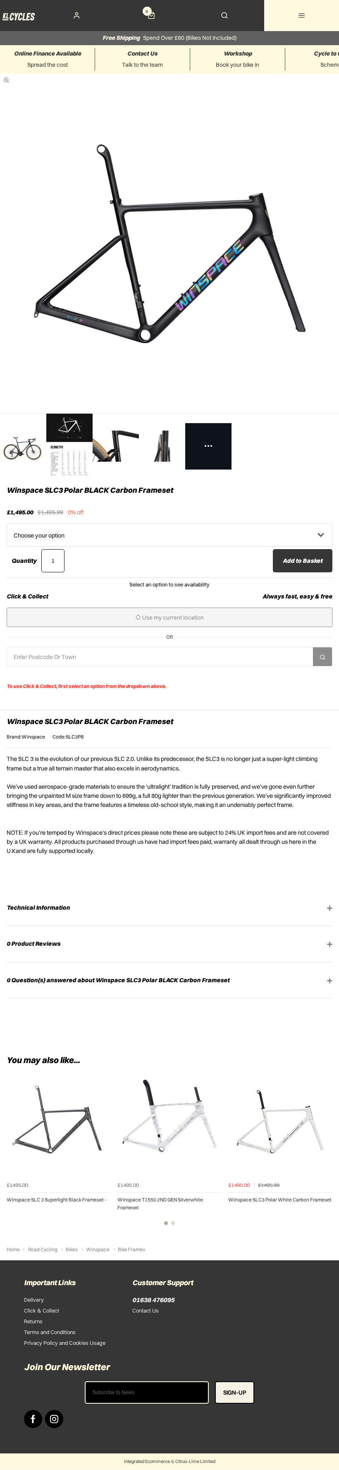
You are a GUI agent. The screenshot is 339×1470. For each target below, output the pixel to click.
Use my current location (172, 617)
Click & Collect (41, 1310)
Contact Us (145, 1310)
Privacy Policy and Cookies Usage (64, 1342)
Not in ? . (60, 674)
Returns (33, 1321)
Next (325, 1152)
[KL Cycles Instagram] (54, 1419)
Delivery (34, 1299)
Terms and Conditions (50, 1332)
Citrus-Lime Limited (195, 1461)
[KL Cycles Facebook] (33, 1419)
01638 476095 (153, 1300)
